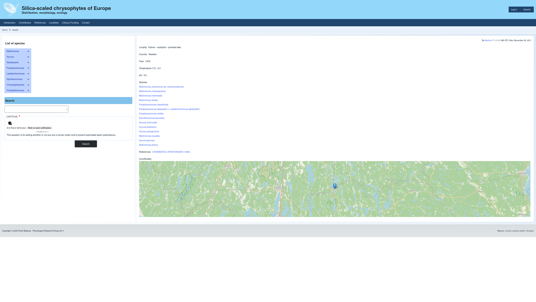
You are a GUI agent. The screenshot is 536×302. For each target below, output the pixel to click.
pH (140, 75)
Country (143, 54)
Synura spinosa (147, 140)
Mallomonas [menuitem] (11, 51)
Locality (143, 47)
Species (143, 82)
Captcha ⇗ (43, 132)
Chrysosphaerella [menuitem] (14, 85)
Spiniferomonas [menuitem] (13, 79)
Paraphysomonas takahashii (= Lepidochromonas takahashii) (169, 109)
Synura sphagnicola (149, 131)
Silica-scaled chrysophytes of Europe (66, 8)
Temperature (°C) (147, 68)
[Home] (11, 9)
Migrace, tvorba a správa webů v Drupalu (515, 230)
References (144, 151)
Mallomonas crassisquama (152, 91)
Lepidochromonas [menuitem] (14, 74)
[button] (335, 186)
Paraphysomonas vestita (151, 113)
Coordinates (145, 158)
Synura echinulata (148, 122)
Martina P (489, 40)
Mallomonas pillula (148, 144)
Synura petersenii (147, 126)
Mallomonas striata (148, 100)
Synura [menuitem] (9, 57)
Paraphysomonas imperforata (153, 104)
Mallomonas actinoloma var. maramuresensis (161, 86)
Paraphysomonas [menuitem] (14, 68)
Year (141, 61)
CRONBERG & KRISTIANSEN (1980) (171, 151)
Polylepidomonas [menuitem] (14, 91)
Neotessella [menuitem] (11, 63)
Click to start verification (39, 127)
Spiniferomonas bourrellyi (151, 118)
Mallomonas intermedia (150, 95)
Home (5, 29)
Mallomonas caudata (149, 135)
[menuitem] (515, 9)
